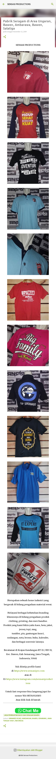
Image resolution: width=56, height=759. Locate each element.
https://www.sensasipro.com (29, 671)
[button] (4, 37)
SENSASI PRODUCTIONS (19, 4)
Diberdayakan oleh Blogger (30, 750)
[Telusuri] (52, 4)
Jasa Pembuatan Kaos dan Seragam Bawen (21, 715)
